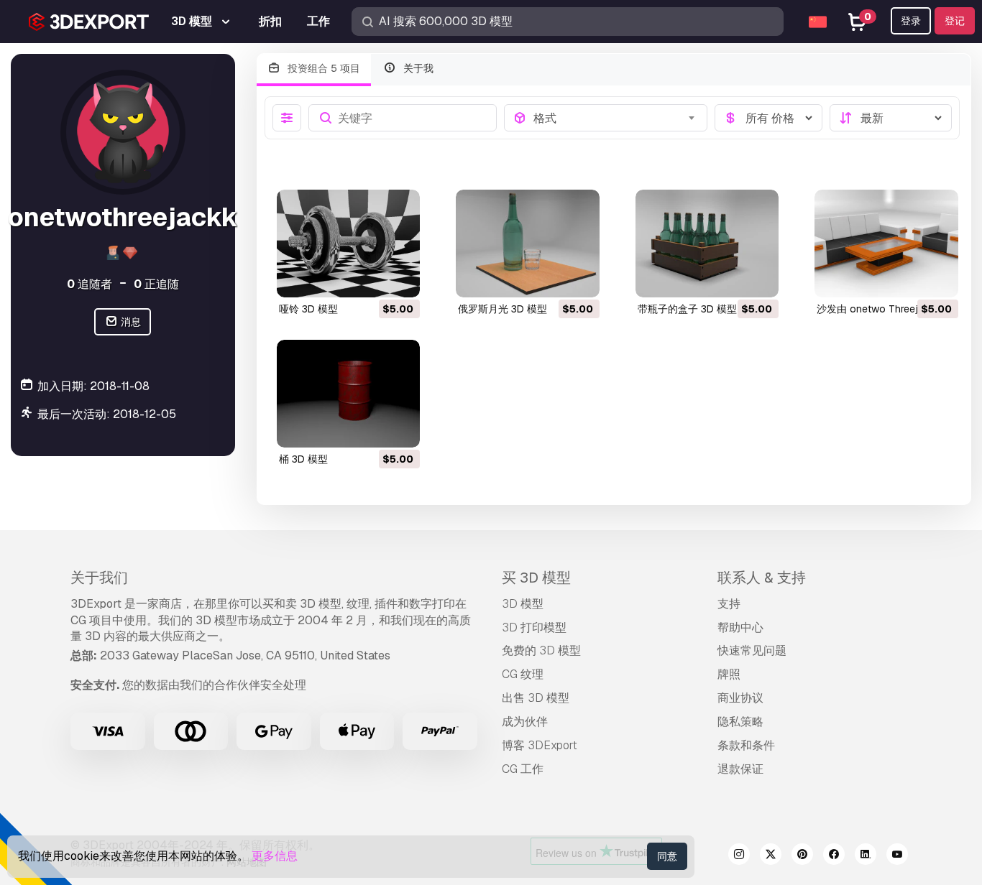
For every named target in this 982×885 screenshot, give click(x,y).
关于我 (416, 68)
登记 (955, 20)
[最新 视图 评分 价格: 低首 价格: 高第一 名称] (891, 117)
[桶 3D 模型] (349, 394)
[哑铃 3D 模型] (349, 243)
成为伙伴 (525, 721)
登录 (911, 20)
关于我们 (99, 577)
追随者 (89, 284)
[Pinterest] (802, 856)
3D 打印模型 (534, 627)
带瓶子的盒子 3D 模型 (687, 308)
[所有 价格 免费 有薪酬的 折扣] (768, 117)
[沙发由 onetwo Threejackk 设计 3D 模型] (886, 243)
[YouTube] (897, 856)
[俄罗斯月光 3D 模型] (528, 243)
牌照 (728, 674)
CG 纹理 (522, 674)
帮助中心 (740, 627)
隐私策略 (740, 721)
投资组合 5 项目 (322, 68)
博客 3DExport (539, 745)
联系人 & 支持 (761, 577)
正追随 (156, 284)
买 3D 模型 (536, 577)
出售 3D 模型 (535, 697)
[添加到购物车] (369, 277)
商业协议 (740, 697)
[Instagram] (739, 856)
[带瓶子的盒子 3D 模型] (707, 243)
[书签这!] (399, 277)
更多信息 (275, 855)
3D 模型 (522, 603)
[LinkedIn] (865, 856)
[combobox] (615, 118)
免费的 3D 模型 (541, 650)
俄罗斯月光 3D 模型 (502, 308)
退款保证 (740, 769)
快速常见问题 (751, 650)
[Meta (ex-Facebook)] (834, 856)
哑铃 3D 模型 (308, 308)
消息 (130, 321)
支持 (728, 603)
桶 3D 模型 (303, 459)
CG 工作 (522, 769)
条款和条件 (746, 745)
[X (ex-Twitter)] (770, 856)
